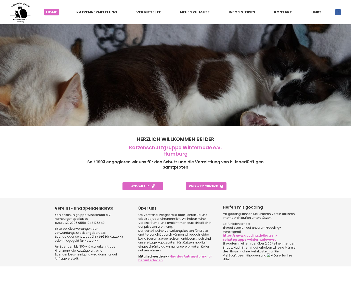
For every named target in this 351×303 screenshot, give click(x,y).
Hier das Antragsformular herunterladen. (175, 258)
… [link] (250, 237)
